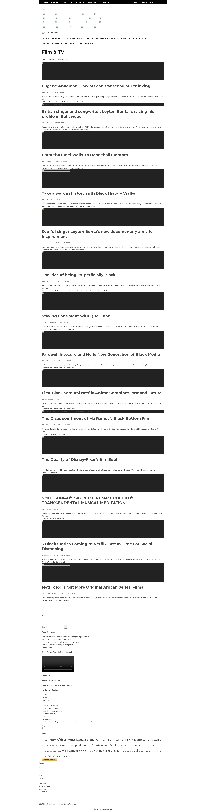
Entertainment (67, 2)
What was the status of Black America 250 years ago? (60, 642)
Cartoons (45, 697)
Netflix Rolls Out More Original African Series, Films (92, 587)
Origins (44, 716)
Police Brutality (129, 751)
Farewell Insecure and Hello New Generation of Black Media (101, 354)
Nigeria (91, 751)
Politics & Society (91, 2)
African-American (69, 739)
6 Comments (101, 291)
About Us (75, 6)
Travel (81, 206)
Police (122, 751)
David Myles (47, 92)
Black (88, 739)
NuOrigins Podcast (48, 714)
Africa (53, 739)
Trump (64, 756)
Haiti (133, 746)
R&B (43, 756)
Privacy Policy (46, 719)
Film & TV (77, 102)
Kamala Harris (51, 751)
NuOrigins (100, 750)
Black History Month (110, 740)
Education (47, 6)
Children (44, 746)
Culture (46, 102)
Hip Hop (138, 745)
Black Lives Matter (131, 739)
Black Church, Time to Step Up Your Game (56, 639)
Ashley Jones (47, 399)
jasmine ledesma (49, 322)
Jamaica (145, 746)
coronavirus (52, 745)
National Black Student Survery (52, 711)
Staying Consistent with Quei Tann (76, 316)
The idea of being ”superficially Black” (79, 275)
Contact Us (86, 6)
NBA (69, 751)
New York (82, 750)
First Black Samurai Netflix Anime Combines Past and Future (102, 393)
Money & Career (62, 6)
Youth (72, 756)
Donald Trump (68, 745)
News (78, 2)
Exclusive (59, 102)
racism (52, 756)
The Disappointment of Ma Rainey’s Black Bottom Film (96, 418)
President (158, 751)
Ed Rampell (47, 509)
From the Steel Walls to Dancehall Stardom (85, 154)
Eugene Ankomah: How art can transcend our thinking (96, 86)
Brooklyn (157, 740)
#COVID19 (45, 740)
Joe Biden (153, 746)
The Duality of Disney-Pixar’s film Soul (80, 459)
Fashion (105, 2)
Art (43, 102)
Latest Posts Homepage (50, 708)
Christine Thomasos (51, 593)
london (58, 751)
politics (138, 750)
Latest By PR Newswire (50, 706)
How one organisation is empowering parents (58, 645)
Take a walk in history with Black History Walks (88, 193)
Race (46, 756)
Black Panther (148, 740)
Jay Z (149, 746)
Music (73, 130)
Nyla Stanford (48, 361)
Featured (54, 2)
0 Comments (84, 102)
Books (46, 206)
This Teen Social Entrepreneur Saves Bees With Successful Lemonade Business (69, 722)
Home (45, 2)
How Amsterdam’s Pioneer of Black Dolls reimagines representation (65, 637)
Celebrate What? (47, 647)
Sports (59, 756)
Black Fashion (96, 740)
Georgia (129, 746)
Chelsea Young (48, 555)
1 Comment (69, 329)
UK (69, 756)
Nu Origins (46, 161)
